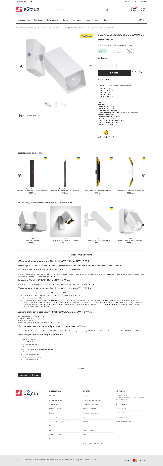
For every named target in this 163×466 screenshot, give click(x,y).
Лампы (85, 434)
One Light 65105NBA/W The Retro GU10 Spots (65, 239)
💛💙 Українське (55, 434)
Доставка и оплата (55, 400)
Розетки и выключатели (91, 439)
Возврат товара (54, 426)
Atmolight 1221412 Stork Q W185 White (98, 239)
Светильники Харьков (30, 359)
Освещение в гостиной (31, 352)
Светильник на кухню (30, 344)
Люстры (85, 396)
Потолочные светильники (91, 400)
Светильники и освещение (30, 28)
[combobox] (81, 10)
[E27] (27, 10)
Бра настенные (28, 342)
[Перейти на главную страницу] (17, 28)
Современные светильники (32, 357)
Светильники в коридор (31, 354)
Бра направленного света (76, 28)
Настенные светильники (50, 28)
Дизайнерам (53, 404)
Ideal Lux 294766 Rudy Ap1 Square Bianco (130, 239)
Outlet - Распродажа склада (92, 443)
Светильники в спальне (31, 347)
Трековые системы (89, 409)
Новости (52, 430)
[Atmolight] (106, 142)
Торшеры (86, 421)
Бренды (52, 413)
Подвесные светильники (91, 404)
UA (126, 1)
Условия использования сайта (59, 421)
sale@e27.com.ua (121, 417)
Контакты (52, 396)
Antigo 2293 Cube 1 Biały (32, 239)
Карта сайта (53, 439)
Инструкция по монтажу (31, 115)
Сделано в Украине (29, 339)
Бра (63, 28)
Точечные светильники (90, 426)
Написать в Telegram (125, 421)
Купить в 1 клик (103, 79)
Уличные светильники (90, 430)
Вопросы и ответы (55, 409)
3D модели (53, 417)
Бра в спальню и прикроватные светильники (38, 349)
